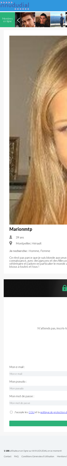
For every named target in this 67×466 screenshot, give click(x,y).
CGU (31, 412)
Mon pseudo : (18, 381)
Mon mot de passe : (21, 396)
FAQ (16, 456)
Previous (18, 19)
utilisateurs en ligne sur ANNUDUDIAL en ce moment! (33, 451)
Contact (7, 456)
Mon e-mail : (17, 366)
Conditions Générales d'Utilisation (37, 456)
